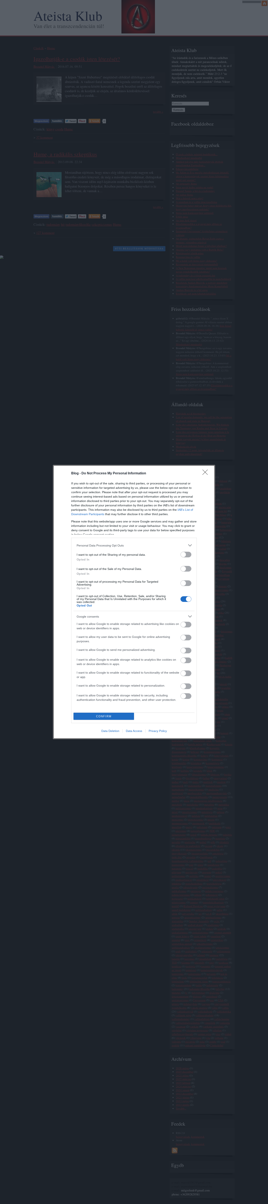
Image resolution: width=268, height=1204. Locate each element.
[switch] (185, 554)
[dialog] (134, 602)
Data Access (134, 731)
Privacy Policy (158, 731)
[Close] (206, 474)
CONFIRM (104, 716)
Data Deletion (110, 731)
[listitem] (134, 545)
